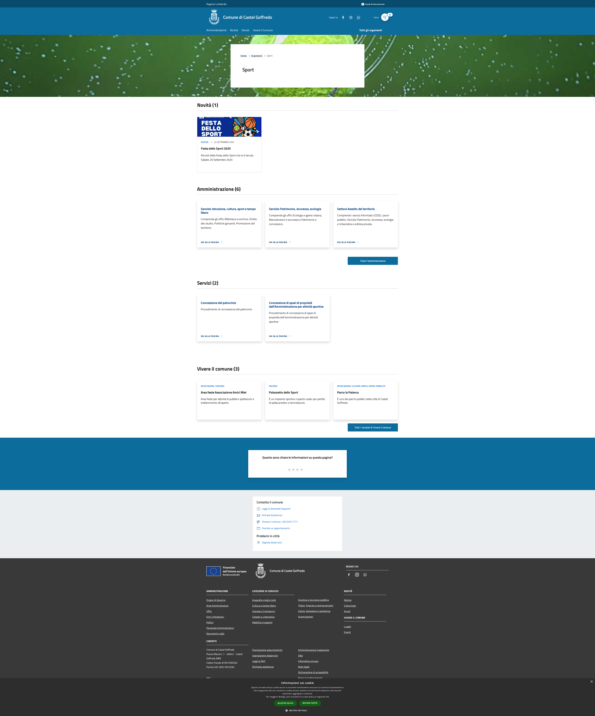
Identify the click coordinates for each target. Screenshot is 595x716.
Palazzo (273, 386)
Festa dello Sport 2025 (216, 148)
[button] (297, 710)
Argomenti (256, 55)
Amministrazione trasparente (313, 650)
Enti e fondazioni (215, 617)
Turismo (219, 386)
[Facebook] (342, 17)
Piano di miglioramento (310, 678)
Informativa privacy (308, 661)
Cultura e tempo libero (264, 606)
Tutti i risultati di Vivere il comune (373, 427)
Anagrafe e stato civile (264, 600)
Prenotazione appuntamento (267, 650)
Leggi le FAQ (258, 661)
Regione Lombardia (216, 4)
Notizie (205, 142)
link (327, 696)
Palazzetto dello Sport (283, 392)
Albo (300, 655)
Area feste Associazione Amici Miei (223, 392)
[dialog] (297, 697)
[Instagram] (349, 17)
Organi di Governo (215, 600)
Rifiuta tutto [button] (310, 703)
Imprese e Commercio (263, 611)
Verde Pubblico (377, 386)
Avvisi (347, 611)
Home (243, 55)
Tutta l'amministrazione (373, 261)
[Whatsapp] (357, 17)
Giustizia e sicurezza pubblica (313, 600)
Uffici (209, 611)
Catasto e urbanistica (263, 617)
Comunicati (350, 606)
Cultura (356, 386)
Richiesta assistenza (263, 667)
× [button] (591, 682)
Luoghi (347, 626)
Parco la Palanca (348, 392)
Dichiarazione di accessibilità (313, 672)
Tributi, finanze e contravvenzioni (315, 605)
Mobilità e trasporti (262, 622)
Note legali (303, 667)
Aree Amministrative (217, 606)
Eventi (347, 632)
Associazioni (207, 386)
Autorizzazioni (305, 617)
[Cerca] (385, 17)
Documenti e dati (215, 633)
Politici (210, 622)
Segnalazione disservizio (265, 655)
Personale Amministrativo (220, 628)
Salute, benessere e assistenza (314, 611)
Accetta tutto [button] (285, 703)
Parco (364, 386)
